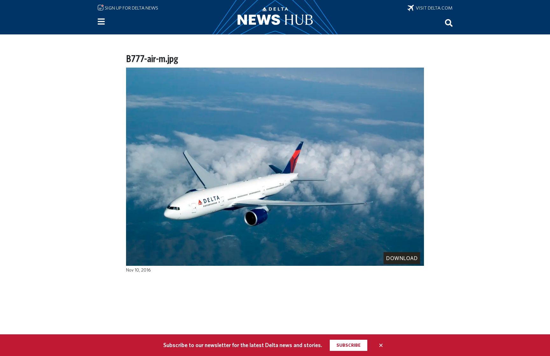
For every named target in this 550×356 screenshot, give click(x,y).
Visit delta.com (433, 8)
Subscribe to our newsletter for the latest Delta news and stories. (242, 345)
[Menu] (101, 22)
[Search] (449, 22)
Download (402, 258)
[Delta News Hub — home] (275, 17)
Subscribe (348, 345)
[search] (449, 22)
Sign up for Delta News (131, 8)
